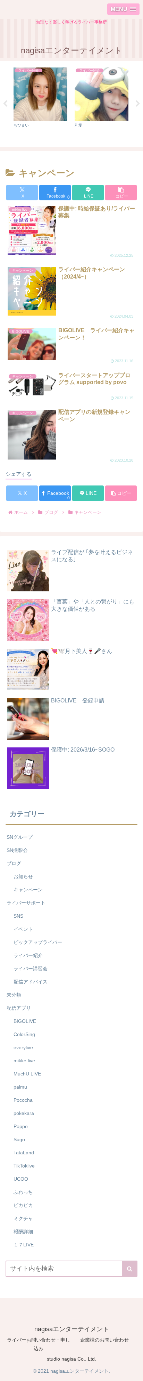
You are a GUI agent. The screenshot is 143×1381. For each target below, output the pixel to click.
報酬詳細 (23, 1231)
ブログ (14, 863)
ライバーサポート (26, 903)
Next (137, 103)
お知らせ (23, 876)
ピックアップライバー (38, 942)
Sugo (19, 1139)
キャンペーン (28, 889)
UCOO (21, 1179)
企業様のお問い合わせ (104, 1340)
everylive (23, 1047)
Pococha (23, 1100)
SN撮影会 (17, 850)
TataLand (24, 1152)
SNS (18, 916)
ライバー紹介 (28, 955)
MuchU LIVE (27, 1073)
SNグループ (20, 837)
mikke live (24, 1060)
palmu (20, 1087)
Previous (5, 103)
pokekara (24, 1113)
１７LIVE (24, 1244)
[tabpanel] (40, 102)
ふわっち (23, 1192)
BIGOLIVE (25, 1021)
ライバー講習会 (31, 968)
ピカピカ (23, 1205)
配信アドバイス (31, 981)
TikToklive (24, 1166)
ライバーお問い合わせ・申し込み (38, 1344)
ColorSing (24, 1034)
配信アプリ (19, 1008)
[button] (121, 192)
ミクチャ (23, 1218)
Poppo (21, 1126)
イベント (23, 929)
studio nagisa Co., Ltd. (71, 1359)
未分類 (14, 995)
